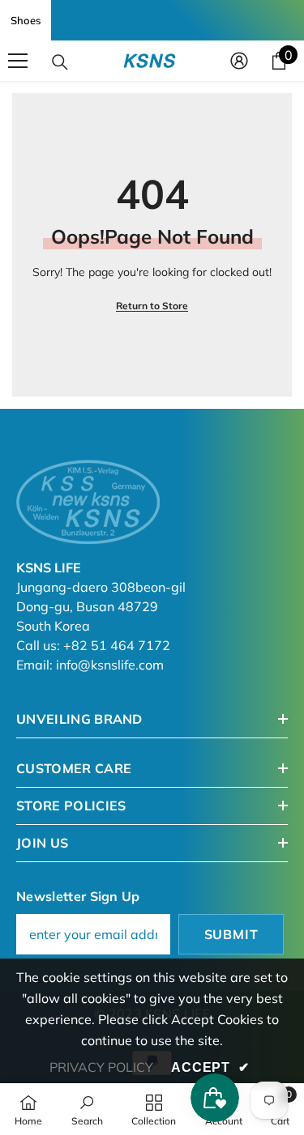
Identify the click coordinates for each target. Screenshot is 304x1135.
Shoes (26, 20)
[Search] (60, 62)
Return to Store (152, 306)
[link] (87, 1109)
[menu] (18, 60)
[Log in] (239, 60)
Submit (231, 934)
